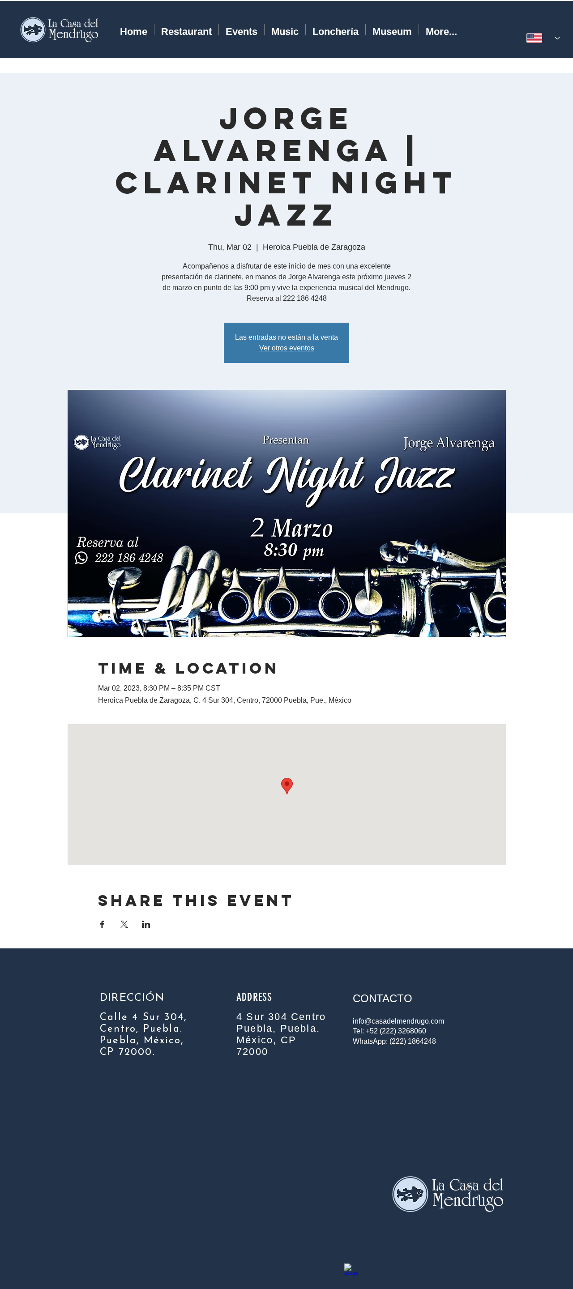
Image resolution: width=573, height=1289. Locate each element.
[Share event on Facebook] (102, 924)
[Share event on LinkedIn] (146, 924)
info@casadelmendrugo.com (398, 1021)
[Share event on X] (124, 924)
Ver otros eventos (286, 348)
